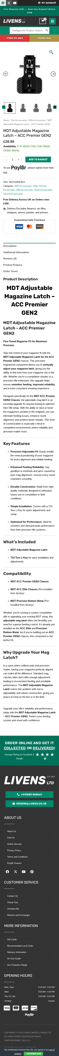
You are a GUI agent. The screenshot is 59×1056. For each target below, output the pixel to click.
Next (55, 107)
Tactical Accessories (13, 194)
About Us (11, 831)
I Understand (33, 1054)
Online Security (14, 844)
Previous (3, 107)
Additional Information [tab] (16, 252)
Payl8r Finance (14, 863)
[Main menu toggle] (52, 21)
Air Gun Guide (14, 958)
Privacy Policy (14, 850)
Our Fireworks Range (17, 965)
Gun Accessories (19, 120)
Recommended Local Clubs (20, 946)
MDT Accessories (23, 186)
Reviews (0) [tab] (10, 258)
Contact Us (12, 896)
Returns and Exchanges (18, 915)
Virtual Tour (12, 902)
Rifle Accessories (37, 120)
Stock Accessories (43, 190)
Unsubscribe (13, 909)
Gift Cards (12, 939)
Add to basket (38, 159)
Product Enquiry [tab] (12, 265)
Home (6, 120)
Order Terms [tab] (10, 271)
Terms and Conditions (17, 857)
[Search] (47, 30)
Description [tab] (10, 246)
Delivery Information (16, 952)
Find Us (11, 837)
